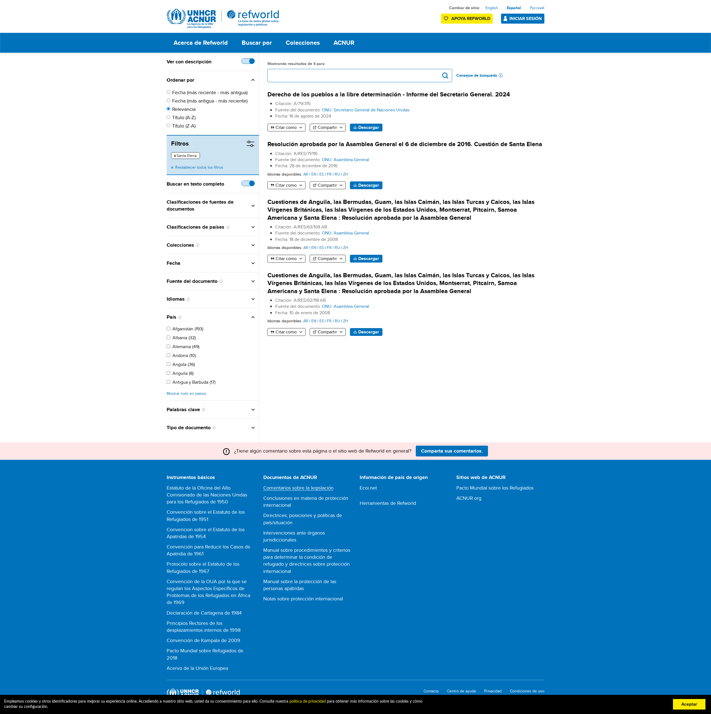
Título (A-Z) (184, 117)
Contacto (431, 691)
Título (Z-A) (184, 125)
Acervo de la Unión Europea (197, 668)
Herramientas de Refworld (388, 503)
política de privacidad (307, 701)
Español (514, 8)
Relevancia (184, 109)
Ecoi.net (368, 487)
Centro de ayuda (461, 691)
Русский (537, 8)
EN (313, 174)
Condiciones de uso (527, 691)
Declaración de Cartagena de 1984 (204, 612)
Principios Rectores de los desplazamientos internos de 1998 (204, 626)
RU (337, 174)
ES (321, 174)
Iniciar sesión (525, 18)
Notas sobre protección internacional (303, 598)
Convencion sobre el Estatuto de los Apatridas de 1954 (206, 533)
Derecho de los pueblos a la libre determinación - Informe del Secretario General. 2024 (388, 94)
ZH (345, 174)
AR (305, 174)
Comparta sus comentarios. (452, 451)
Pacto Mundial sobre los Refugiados (495, 487)
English (491, 8)
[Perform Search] (445, 75)
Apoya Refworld (470, 18)
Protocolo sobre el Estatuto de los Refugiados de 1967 (203, 567)
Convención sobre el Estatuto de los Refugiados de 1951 (206, 515)
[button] (224, 80)
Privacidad (493, 691)
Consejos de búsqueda (476, 75)
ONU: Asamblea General (345, 159)
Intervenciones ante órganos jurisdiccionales (294, 536)
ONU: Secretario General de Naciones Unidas (365, 110)
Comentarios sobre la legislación (298, 487)
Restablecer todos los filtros (199, 167)
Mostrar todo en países (186, 393)
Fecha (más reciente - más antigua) (209, 92)
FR (329, 174)
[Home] (223, 18)
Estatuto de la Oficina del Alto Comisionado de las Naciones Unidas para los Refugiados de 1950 (207, 494)
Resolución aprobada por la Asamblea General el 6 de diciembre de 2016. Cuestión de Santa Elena (404, 144)
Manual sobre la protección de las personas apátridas (299, 585)
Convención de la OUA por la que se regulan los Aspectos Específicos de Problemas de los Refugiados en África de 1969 (208, 592)
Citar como (286, 127)
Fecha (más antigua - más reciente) (209, 100)
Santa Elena (185, 156)
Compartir (327, 127)
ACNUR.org (468, 498)
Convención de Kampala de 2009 (203, 640)
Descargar (368, 127)
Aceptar (689, 704)
